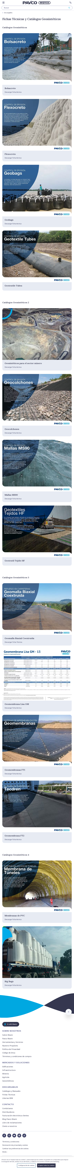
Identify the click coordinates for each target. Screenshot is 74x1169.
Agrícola (5, 1077)
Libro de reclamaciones (12, 1122)
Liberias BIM (7, 1098)
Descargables (8, 13)
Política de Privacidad (11, 1049)
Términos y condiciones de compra (16, 1056)
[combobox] (37, 8)
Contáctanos (7, 1108)
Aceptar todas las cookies (46, 1165)
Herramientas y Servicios (12, 1042)
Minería (5, 1074)
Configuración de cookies (26, 1165)
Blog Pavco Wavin (9, 1119)
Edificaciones (7, 1066)
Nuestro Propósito (10, 1045)
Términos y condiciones (10, 1142)
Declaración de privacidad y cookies (15, 1145)
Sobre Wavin (7, 1035)
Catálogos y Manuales (11, 1091)
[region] (37, 1163)
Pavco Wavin (7, 1038)
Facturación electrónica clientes (15, 1115)
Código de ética (8, 1053)
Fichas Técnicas (8, 1094)
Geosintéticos (8, 1081)
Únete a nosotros (9, 1126)
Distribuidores (8, 1112)
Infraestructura (8, 1070)
